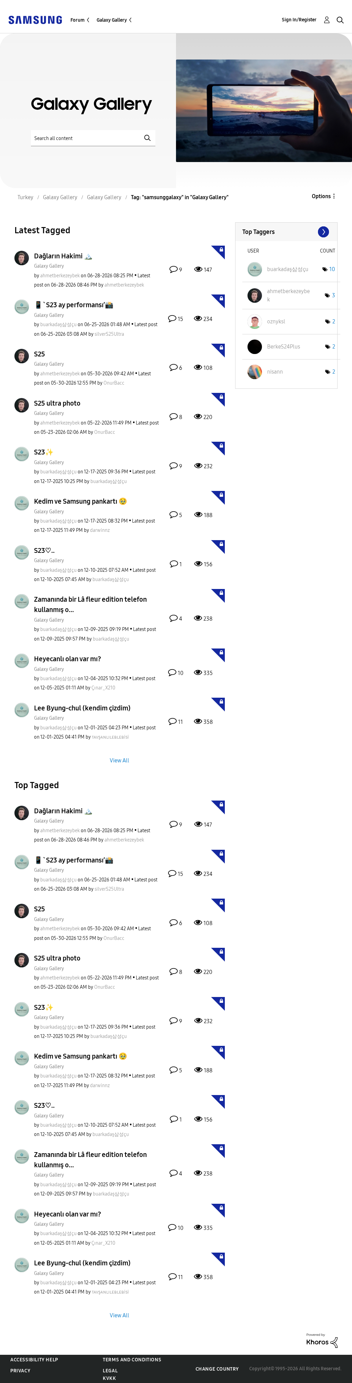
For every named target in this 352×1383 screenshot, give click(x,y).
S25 (39, 354)
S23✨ (44, 452)
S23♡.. (44, 550)
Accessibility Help (34, 1360)
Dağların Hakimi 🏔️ (63, 256)
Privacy (20, 1371)
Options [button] (321, 196)
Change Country (217, 1369)
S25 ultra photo (57, 403)
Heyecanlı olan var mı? (67, 659)
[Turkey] (35, 19)
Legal (110, 1371)
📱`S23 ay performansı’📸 (73, 305)
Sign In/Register (299, 20)
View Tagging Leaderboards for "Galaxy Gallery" (286, 232)
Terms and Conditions (132, 1360)
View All (119, 760)
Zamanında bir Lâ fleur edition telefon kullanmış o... (90, 604)
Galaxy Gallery (112, 20)
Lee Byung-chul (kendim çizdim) (82, 708)
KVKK (109, 1378)
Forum (77, 20)
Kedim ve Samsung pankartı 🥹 (80, 501)
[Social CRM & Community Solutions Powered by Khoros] (322, 1340)
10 (332, 269)
